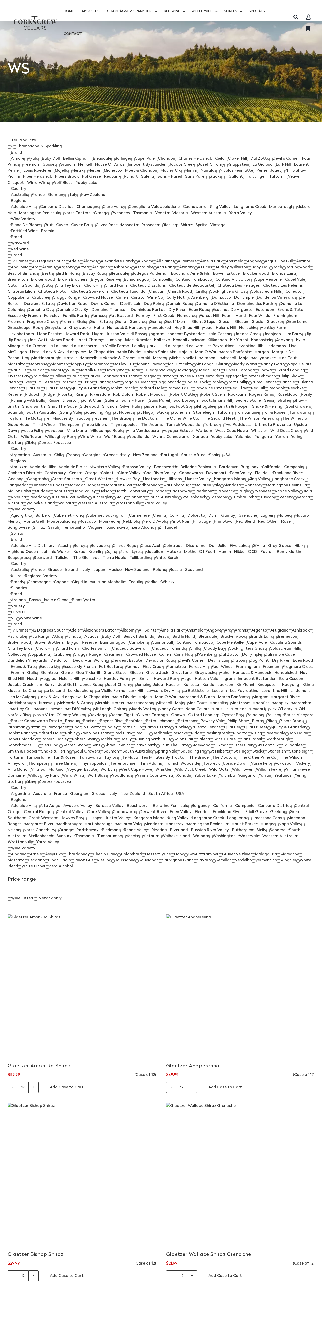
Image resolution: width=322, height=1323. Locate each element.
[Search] (296, 17)
